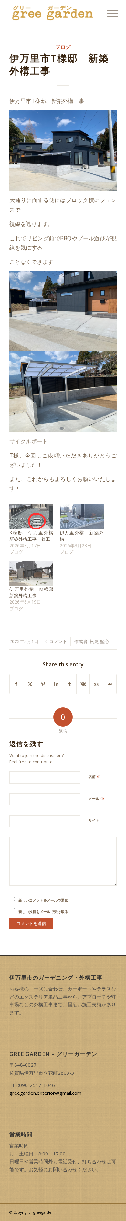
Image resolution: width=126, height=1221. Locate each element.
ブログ (63, 46)
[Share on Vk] (83, 684)
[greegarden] (52, 13)
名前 (95, 776)
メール (96, 798)
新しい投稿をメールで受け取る (43, 911)
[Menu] (107, 13)
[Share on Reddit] (96, 684)
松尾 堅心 (99, 641)
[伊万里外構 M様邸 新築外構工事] (31, 573)
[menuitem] (107, 13)
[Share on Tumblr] (69, 684)
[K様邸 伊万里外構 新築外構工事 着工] (31, 516)
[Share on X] (29, 684)
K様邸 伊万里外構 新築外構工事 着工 (33, 535)
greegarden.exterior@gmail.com (45, 1093)
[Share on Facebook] (16, 684)
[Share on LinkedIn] (56, 684)
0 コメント (56, 641)
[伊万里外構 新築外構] (82, 516)
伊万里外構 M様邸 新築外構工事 (33, 592)
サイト (94, 820)
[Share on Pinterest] (43, 684)
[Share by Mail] (109, 684)
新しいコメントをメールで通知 (43, 900)
